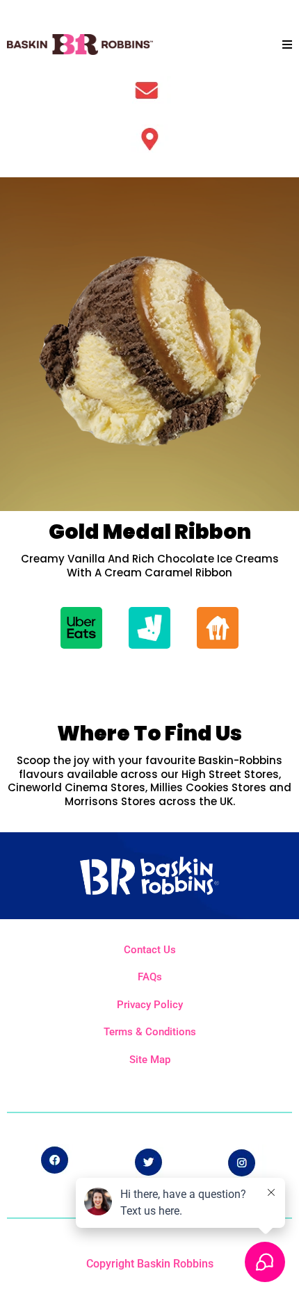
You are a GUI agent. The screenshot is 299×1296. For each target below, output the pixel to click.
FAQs (150, 977)
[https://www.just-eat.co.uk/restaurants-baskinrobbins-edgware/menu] (218, 627)
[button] (287, 45)
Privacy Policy (150, 1004)
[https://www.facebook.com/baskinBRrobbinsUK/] (54, 1159)
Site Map (149, 1059)
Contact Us (150, 949)
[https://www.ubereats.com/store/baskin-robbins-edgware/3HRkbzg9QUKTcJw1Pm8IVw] (81, 627)
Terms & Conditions (150, 1032)
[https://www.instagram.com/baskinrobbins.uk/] (244, 1161)
